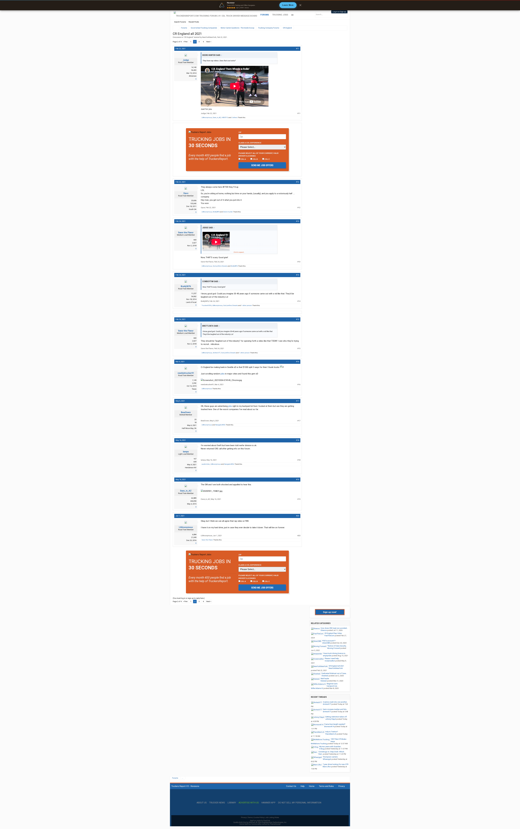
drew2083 (326, 643)
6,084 (194, 534)
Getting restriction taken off (336, 717)
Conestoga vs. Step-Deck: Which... (331, 752)
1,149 (194, 380)
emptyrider (327, 656)
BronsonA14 (329, 726)
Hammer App (268, 803)
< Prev (185, 42)
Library (231, 803)
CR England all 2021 (336, 666)
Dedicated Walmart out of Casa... (334, 673)
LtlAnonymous (207, 117)
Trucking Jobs (280, 15)
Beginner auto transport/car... (332, 685)
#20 (297, 516)
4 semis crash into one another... (335, 702)
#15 (297, 319)
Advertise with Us (249, 803)
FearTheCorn (329, 636)
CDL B (255, 159)
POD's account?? (329, 641)
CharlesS (324, 676)
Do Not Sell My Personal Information (299, 803)
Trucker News (217, 803)
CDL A (243, 159)
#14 (297, 275)
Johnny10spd (330, 719)
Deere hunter (228, 212)
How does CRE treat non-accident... (334, 628)
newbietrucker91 (186, 373)
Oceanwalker (330, 661)
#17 (297, 401)
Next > (208, 42)
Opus (185, 193)
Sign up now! (330, 612)
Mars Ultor (327, 767)
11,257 (193, 293)
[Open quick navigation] (343, 27)
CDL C (267, 159)
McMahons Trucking (319, 744)
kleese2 (324, 681)
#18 (297, 440)
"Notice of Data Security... (337, 646)
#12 (297, 182)
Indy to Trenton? (331, 732)
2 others (234, 117)
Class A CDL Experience (249, 143)
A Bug (321, 749)
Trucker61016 (206, 305)
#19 (297, 479)
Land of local (191, 302)
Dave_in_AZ (217, 117)
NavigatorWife (220, 425)
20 (195, 419)
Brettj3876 (216, 212)
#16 (297, 362)
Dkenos (324, 630)
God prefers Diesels (220, 266)
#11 (297, 49)
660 (195, 240)
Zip (239, 132)
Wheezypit (327, 759)
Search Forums (180, 22)
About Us (202, 803)
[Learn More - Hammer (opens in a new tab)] (260, 5)
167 (195, 459)
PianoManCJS (330, 734)
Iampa (186, 451)
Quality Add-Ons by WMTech (260, 822)
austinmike (206, 464)
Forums (264, 15)
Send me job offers (262, 165)
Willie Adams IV (317, 688)
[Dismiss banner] (300, 5)
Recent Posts (194, 22)
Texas (194, 389)
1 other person (246, 305)
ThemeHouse (275, 824)
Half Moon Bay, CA (189, 428)
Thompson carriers (330, 757)
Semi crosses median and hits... (335, 709)
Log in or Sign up (339, 12)
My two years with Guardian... (330, 747)
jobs (223, 373)
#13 (297, 221)
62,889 (193, 498)
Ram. (320, 754)
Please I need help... (332, 658)
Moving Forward (333, 648)
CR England (188, 37)
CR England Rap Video (333, 633)
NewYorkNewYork (209, 37)
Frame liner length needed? (334, 724)
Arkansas (192, 76)
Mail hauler (325, 679)
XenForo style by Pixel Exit (260, 821)
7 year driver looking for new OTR (335, 764)
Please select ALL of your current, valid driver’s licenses (258, 154)
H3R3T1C (225, 117)
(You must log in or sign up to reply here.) (189, 598)
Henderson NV (190, 468)
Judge (186, 60)
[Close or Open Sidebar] (340, 27)
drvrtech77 (216, 353)
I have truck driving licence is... (334, 653)
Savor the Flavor (186, 232)
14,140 (193, 67)
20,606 (193, 200)
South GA (192, 209)
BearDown (186, 412)
